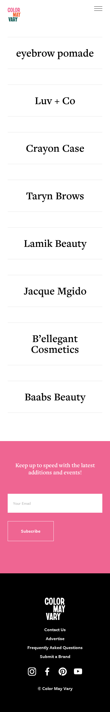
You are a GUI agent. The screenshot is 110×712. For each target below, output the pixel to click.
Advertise (55, 638)
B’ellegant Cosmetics (55, 344)
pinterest (63, 671)
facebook (47, 671)
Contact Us (55, 629)
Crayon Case (55, 148)
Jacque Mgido (55, 291)
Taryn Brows (55, 195)
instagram (32, 671)
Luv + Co (55, 100)
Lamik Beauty (55, 243)
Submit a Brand (55, 656)
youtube (78, 671)
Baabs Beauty (55, 396)
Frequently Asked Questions (55, 647)
